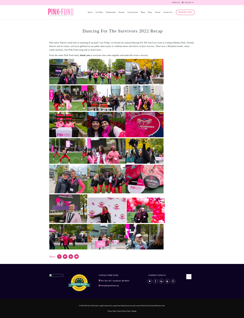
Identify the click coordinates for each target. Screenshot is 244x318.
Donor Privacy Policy (124, 311)
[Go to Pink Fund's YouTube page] (167, 281)
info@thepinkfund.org (110, 286)
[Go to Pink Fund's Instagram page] (173, 281)
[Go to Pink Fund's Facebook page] (155, 281)
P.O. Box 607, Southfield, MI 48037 (115, 281)
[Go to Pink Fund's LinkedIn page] (161, 281)
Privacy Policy (112, 311)
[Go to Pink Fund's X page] (149, 281)
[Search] (176, 2)
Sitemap (134, 311)
